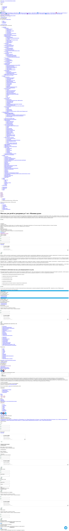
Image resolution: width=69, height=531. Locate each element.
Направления (4, 6)
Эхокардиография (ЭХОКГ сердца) (12, 125)
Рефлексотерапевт (9, 37)
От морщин (8, 103)
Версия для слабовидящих (4, 368)
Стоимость (4, 205)
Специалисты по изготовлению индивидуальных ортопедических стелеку (17, 173)
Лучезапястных (9, 152)
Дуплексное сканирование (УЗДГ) (10, 153)
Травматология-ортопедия (6, 330)
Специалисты (4, 206)
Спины (7, 89)
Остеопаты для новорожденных (9, 158)
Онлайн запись (5, 208)
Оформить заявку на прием (5, 444)
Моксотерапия (8, 42)
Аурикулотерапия (9, 41)
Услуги (3, 199)
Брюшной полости (9, 129)
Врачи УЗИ (6, 177)
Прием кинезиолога (9, 46)
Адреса (3, 207)
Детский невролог (9, 48)
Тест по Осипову (9, 116)
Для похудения (9, 83)
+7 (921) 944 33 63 (36, 13)
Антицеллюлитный (9, 78)
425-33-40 (3, 17)
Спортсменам (8, 32)
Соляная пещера (7, 63)
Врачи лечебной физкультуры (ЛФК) (10, 165)
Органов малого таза (10, 121)
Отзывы (5, 181)
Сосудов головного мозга (10, 138)
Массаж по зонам (7, 88)
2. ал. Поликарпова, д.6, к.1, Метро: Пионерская (25, 419)
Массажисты (6, 164)
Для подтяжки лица (9, 101)
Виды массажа (6, 76)
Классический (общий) (10, 77)
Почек (7, 127)
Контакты (4, 22)
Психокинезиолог (9, 60)
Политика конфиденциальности (7, 355)
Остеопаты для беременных (9, 159)
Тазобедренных (9, 148)
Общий (7, 107)
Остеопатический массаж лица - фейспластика (14, 100)
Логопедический (9, 110)
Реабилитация (6, 70)
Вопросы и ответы (7, 182)
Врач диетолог (8, 44)
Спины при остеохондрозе (11, 90)
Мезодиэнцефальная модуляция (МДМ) (13, 65)
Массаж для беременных (10, 87)
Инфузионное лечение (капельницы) (10, 74)
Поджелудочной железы (10, 130)
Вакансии (4, 356)
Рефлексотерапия (7, 36)
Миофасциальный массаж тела (11, 86)
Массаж (3, 331)
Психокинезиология (7, 59)
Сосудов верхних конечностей (11, 143)
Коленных (8, 149)
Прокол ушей (8, 40)
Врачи (3, 406)
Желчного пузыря (9, 131)
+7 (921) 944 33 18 (16, 13)
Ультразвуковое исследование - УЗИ (8, 344)
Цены (3, 9)
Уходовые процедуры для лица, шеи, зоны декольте (15, 105)
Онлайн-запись (8, 19)
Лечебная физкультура (10, 73)
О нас (3, 348)
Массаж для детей (7, 106)
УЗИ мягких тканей (7, 145)
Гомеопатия (6, 57)
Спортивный (8, 79)
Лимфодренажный (9, 81)
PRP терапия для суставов (8, 75)
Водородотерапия (5, 391)
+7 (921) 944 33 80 (54, 13)
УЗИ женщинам (7, 120)
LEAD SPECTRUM (13, 384)
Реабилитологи (7, 163)
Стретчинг (8, 97)
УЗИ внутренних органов (8, 124)
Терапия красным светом (10, 67)
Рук (7, 95)
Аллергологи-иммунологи (9, 169)
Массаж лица (6, 98)
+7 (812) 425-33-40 (3, 24)
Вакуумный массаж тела (10, 80)
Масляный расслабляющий (11, 82)
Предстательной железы (10, 134)
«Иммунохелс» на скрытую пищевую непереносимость (16, 114)
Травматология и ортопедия (9, 49)
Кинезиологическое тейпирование (10, 35)
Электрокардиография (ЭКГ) (9, 118)
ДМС (5, 180)
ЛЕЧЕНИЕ (4, 27)
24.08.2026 (2, 244)
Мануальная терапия (8, 34)
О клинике (4, 405)
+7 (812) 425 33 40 (3, 304)
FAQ (3, 353)
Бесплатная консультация (6, 389)
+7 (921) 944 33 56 (46, 12)
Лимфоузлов (8, 133)
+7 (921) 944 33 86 (28, 12)
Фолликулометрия (9, 123)
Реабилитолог (8, 71)
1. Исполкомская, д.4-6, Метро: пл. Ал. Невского (8, 419)
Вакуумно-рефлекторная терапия (12, 39)
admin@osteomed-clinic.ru (4, 367)
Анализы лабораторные (6, 342)
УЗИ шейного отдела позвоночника (10, 146)
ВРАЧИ (3, 155)
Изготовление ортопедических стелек (13, 50)
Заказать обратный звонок (4, 14)
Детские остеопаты (7, 157)
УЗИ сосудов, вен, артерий (9, 137)
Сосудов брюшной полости (11, 141)
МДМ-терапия (4, 390)
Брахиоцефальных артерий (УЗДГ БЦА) (13, 140)
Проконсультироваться (6, 209)
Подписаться (4, 375)
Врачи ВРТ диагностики (8, 175)
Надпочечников (9, 128)
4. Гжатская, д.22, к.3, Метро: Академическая (59, 419)
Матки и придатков (9, 122)
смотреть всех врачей (4, 233)
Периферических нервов (10, 135)
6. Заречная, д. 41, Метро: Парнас (22, 420)
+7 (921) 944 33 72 (9, 12)
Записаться (2, 400)
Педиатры (6, 161)
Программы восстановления (11, 72)
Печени (7, 126)
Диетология (6, 43)
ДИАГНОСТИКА (5, 112)
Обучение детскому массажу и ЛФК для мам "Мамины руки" (17, 111)
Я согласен (2, 387)
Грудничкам (8, 31)
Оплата (3, 8)
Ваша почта (2, 482)
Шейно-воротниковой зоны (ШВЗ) (12, 94)
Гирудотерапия (7, 61)
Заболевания (4, 7)
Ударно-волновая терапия (10, 69)
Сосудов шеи (8, 139)
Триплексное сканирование (9, 154)
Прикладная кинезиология (9, 45)
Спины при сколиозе (10, 92)
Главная (3, 198)
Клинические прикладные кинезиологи (11, 168)
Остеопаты (6, 156)
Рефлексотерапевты (7, 167)
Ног (7, 96)
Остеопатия (6, 28)
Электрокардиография (6, 343)
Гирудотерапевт (9, 62)
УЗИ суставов (6, 147)
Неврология (6, 47)
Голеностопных (9, 150)
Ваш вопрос (2, 474)
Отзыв (1, 484)
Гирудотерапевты (7, 174)
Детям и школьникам (10, 30)
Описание (4, 204)
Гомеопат (8, 58)
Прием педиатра (9, 52)
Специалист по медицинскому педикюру (11, 172)
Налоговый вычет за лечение (7, 358)
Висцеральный (9, 84)
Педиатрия (6, 51)
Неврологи (6, 162)
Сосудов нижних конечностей (11, 142)
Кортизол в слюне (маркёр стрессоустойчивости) (14, 115)
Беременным (8, 29)
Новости (5, 183)
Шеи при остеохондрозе (10, 91)
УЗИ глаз (8, 136)
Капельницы (4, 333)
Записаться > (2, 232)
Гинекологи (6, 170)
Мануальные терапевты (8, 166)
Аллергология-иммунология (11, 56)
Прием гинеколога (9, 54)
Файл (1, 487)
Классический (8, 99)
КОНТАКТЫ (4, 185)
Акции (3, 178)
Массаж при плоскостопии (11, 93)
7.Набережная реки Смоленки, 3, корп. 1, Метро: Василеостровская (39, 420)
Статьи (5, 184)
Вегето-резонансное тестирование (10, 119)
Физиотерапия (6, 64)
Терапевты (6, 171)
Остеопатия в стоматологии (11, 33)
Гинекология (6, 53)
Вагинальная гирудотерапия (11, 55)
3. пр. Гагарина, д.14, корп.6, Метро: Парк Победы (42, 419)
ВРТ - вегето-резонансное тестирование (9, 345)
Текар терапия (8, 68)
